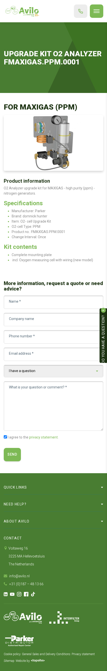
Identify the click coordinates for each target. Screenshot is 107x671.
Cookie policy (12, 654)
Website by (23, 661)
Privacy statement (83, 654)
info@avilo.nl (19, 576)
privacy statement (43, 437)
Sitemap (9, 661)
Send (12, 454)
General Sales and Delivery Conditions (46, 654)
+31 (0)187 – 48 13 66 (26, 584)
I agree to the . (33, 437)
